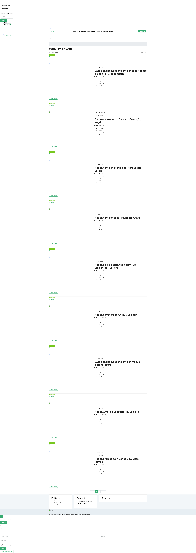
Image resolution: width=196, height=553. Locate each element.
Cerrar (10, 523)
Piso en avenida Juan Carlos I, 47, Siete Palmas (116, 460)
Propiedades (4, 8)
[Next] (104, 491)
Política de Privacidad (59, 501)
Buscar (3, 548)
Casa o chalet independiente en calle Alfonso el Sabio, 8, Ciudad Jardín (120, 72)
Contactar (54, 98)
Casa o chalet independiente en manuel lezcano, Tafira (117, 363)
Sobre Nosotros (5, 5)
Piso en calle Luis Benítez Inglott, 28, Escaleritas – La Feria (115, 266)
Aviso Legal (57, 504)
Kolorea (88, 514)
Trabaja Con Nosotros (7, 13)
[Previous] (91, 491)
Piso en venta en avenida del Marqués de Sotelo (117, 169)
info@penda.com (82, 503)
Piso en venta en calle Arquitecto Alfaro (117, 217)
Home (52, 44)
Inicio (2, 2)
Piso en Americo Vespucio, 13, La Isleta (116, 411)
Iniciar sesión (7, 22)
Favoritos (7, 24)
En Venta (51, 57)
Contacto (3, 20)
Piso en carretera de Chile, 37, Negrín (115, 314)
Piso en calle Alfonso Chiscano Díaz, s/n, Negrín (117, 121)
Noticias (3, 17)
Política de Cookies (59, 502)
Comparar (3, 522)
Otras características (6, 546)
